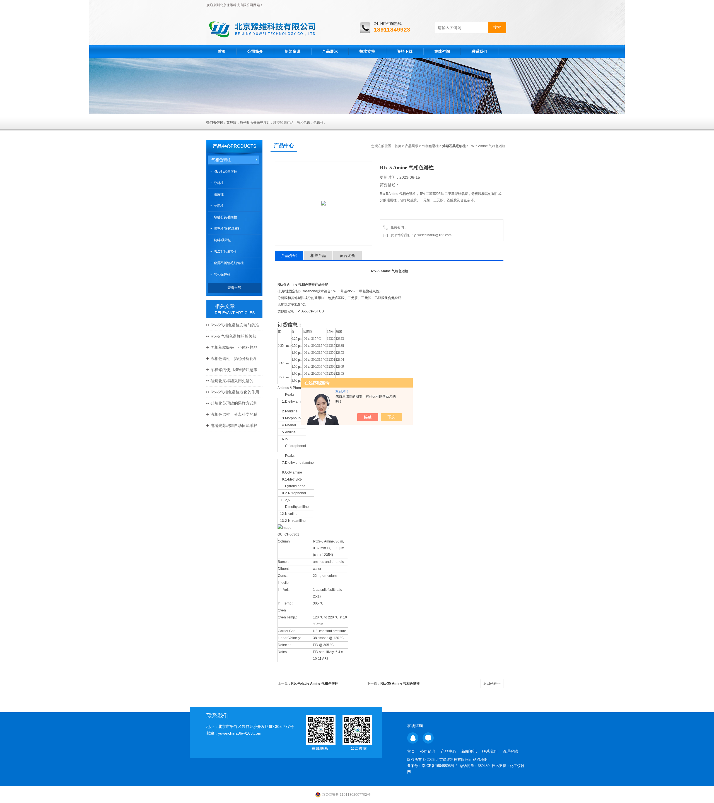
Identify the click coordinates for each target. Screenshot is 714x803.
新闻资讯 (292, 51)
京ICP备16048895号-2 (439, 766)
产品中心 (222, 146)
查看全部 (234, 288)
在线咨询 (442, 51)
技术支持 (367, 51)
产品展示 (330, 51)
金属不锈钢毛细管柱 (229, 263)
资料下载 (405, 51)
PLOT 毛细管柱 (225, 252)
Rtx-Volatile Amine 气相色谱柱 (314, 683)
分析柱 (219, 183)
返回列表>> (492, 683)
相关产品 (318, 255)
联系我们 (479, 51)
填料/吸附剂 (222, 240)
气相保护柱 (222, 274)
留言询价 (347, 255)
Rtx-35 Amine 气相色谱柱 (400, 683)
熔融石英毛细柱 (225, 217)
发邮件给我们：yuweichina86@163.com (420, 235)
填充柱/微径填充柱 (227, 229)
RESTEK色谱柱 (225, 171)
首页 (222, 51)
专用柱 (219, 206)
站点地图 (480, 759)
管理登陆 (510, 751)
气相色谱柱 (221, 159)
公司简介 (255, 51)
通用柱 (219, 194)
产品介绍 (289, 255)
